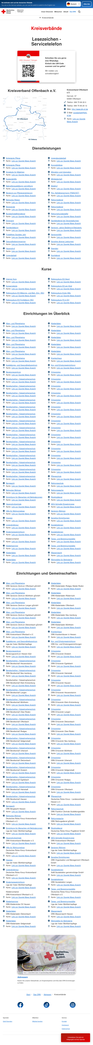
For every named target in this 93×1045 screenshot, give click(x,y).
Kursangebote (11, 286)
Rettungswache (57, 490)
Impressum (65, 1025)
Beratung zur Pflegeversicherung (19, 192)
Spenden (54, 248)
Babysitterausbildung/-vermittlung (19, 186)
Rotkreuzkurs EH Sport (60, 279)
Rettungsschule (57, 483)
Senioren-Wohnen (58, 511)
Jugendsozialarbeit (58, 158)
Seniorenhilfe (56, 234)
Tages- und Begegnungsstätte (63, 538)
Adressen (22, 977)
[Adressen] (46, 954)
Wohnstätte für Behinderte (61, 559)
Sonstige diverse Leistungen (62, 241)
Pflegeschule (56, 476)
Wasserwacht (56, 552)
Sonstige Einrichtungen (60, 518)
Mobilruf (54, 186)
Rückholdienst (56, 497)
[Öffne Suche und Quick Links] (79, 11)
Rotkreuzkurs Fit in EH (60, 299)
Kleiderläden (11, 552)
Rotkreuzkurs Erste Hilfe (61, 293)
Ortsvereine (56, 372)
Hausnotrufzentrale (13, 504)
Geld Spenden (7, 1021)
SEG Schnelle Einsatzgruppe (62, 504)
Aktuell (65, 12)
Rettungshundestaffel (59, 213)
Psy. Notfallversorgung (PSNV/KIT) (65, 192)
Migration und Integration (61, 172)
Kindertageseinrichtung (15, 531)
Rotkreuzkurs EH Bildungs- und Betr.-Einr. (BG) (25, 293)
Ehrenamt (10, 220)
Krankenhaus (56, 358)
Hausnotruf (10, 248)
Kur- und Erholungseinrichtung (63, 365)
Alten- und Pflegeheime (15, 323)
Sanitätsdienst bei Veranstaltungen (65, 220)
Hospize (9, 518)
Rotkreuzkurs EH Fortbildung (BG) (20, 299)
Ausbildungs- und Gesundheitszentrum (21, 365)
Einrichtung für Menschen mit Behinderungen (24, 497)
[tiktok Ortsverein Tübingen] (46, 1005)
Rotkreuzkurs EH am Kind (61, 286)
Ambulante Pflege (13, 158)
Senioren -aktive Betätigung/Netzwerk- (66, 227)
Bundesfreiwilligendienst (15, 213)
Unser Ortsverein (47, 12)
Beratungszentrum (13, 372)
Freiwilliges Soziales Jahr (16, 234)
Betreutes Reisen (13, 199)
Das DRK (73, 12)
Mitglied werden (37, 1021)
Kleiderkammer (12, 545)
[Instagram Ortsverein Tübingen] (73, 1005)
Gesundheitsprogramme (16, 241)
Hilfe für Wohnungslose (15, 511)
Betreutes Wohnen (13, 490)
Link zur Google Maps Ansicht (76, 120)
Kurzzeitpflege (56, 165)
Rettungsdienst (57, 199)
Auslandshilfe (11, 179)
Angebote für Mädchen (15, 172)
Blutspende (10, 206)
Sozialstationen (57, 525)
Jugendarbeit (11, 255)
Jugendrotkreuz (12, 525)
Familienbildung (12, 227)
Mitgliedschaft (56, 179)
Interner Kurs (11, 279)
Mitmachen (58, 12)
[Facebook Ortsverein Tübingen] (20, 1005)
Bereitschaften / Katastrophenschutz (20, 379)
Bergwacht (10, 483)
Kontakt (64, 1021)
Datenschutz (66, 1029)
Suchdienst (55, 255)
